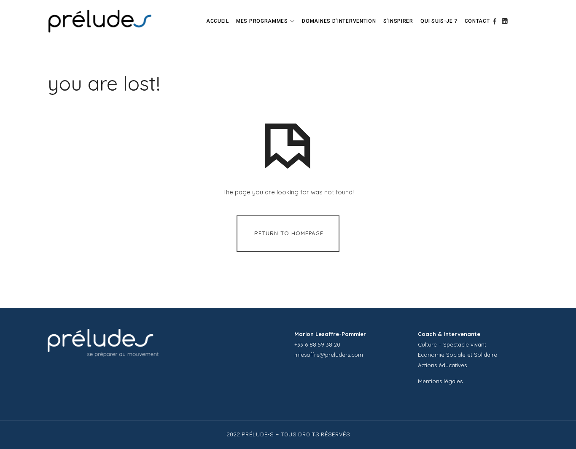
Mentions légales (440, 381)
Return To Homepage (288, 233)
